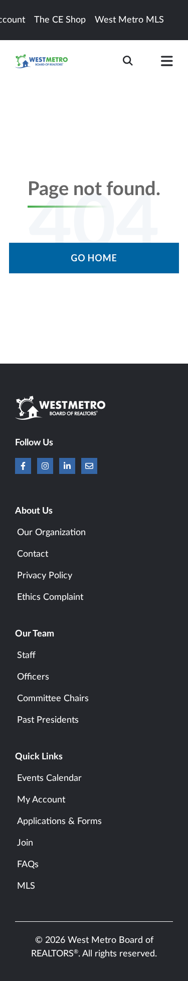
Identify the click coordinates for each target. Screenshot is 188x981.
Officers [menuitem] (33, 677)
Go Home (94, 257)
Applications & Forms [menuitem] (59, 821)
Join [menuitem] (25, 843)
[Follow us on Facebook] (23, 466)
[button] (167, 63)
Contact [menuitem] (32, 554)
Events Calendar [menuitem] (49, 778)
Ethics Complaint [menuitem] (50, 597)
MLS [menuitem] (26, 886)
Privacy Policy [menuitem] (44, 575)
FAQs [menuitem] (28, 864)
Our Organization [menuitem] (51, 532)
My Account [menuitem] (41, 799)
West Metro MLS (129, 20)
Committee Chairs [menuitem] (53, 698)
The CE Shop (60, 20)
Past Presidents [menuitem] (48, 720)
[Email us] (89, 466)
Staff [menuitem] (26, 655)
